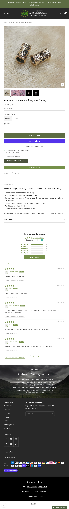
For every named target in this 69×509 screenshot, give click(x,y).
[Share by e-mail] (18, 173)
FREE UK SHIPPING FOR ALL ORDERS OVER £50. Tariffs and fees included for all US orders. (34, 4)
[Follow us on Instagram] (15, 439)
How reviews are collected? (15, 358)
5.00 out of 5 (39, 238)
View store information (13, 156)
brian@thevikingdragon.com (37, 487)
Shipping (7, 428)
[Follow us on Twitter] (11, 439)
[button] (24, 244)
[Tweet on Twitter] (15, 173)
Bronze (7, 118)
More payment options (34, 146)
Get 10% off (34, 504)
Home (5, 22)
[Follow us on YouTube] (11, 444)
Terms (6, 421)
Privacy (6, 417)
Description (8, 185)
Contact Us (8, 406)
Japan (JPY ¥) (9, 452)
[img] (9, 269)
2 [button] (33, 356)
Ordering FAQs (9, 425)
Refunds (7, 413)
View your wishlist (16, 161)
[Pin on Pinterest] (12, 173)
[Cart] (64, 13)
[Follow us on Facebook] (6, 439)
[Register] (52, 413)
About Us (7, 410)
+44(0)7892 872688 (35, 496)
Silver (16, 118)
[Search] (8, 13)
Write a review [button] (34, 257)
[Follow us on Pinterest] (6, 444)
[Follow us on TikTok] (15, 444)
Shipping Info (9, 220)
